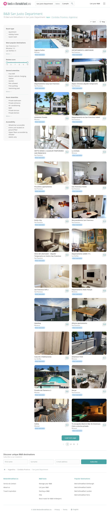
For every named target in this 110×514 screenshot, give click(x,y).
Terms (65, 510)
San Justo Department (45, 4)
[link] (17, 3)
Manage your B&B (45, 484)
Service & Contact (9, 484)
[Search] (72, 3)
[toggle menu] (104, 4)
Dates (58, 4)
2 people (65, 4)
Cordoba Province (60, 17)
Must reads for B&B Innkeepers (50, 499)
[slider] (7, 62)
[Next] (66, 36)
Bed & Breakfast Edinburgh (84, 484)
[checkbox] (7, 32)
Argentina (73, 17)
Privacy (57, 510)
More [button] (8, 54)
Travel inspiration (9, 491)
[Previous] (37, 36)
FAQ (40, 495)
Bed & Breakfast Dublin (82, 487)
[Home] (4, 469)
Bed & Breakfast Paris (82, 495)
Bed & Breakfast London (83, 491)
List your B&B (44, 487)
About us (6, 487)
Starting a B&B (44, 491)
